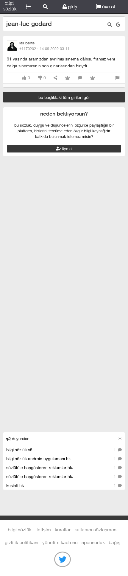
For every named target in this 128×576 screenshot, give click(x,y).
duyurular (20, 439)
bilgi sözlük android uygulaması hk (61, 458)
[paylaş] (55, 77)
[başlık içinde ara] (109, 24)
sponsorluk (93, 542)
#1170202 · (44, 48)
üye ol (108, 7)
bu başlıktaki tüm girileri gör (64, 97)
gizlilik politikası (21, 542)
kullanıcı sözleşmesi (96, 529)
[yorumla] (80, 77)
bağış (114, 542)
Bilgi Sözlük (10, 7)
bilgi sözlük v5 (61, 449)
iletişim (43, 529)
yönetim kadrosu (60, 542)
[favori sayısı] (67, 77)
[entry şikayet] (117, 77)
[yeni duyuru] (120, 438)
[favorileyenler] (92, 77)
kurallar (63, 529)
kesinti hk (61, 485)
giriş (72, 7)
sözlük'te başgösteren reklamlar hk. (61, 467)
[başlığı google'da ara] (118, 24)
